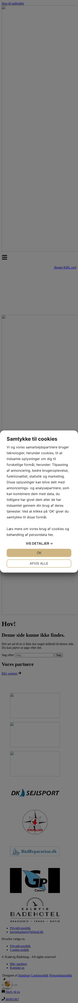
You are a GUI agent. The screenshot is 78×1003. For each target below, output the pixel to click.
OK (39, 553)
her (50, 535)
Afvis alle (39, 563)
